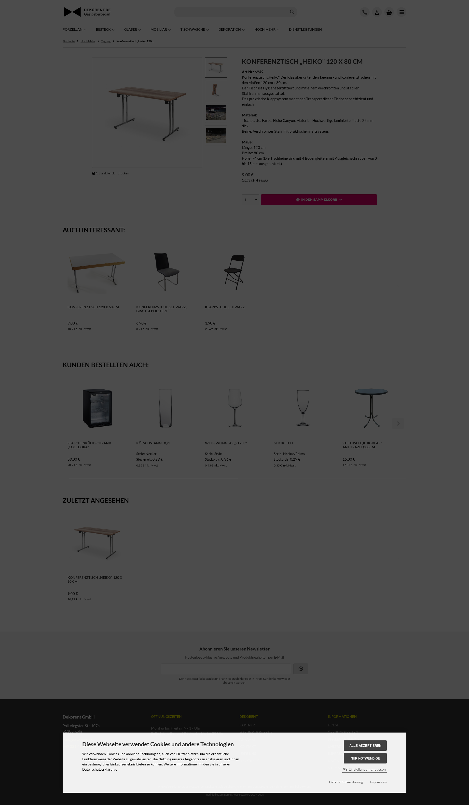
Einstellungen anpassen (367, 769)
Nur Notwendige (365, 758)
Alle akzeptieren (365, 746)
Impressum (378, 782)
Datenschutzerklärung (346, 782)
